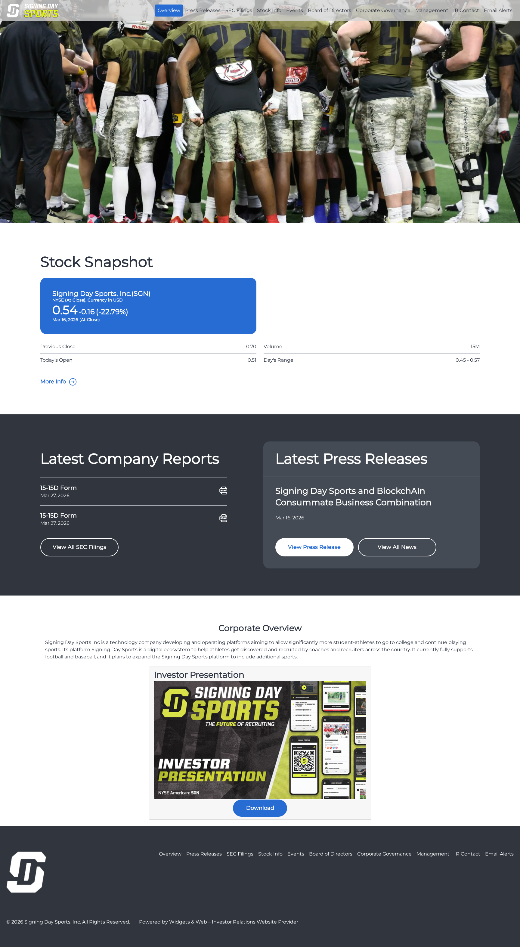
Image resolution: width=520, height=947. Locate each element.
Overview (169, 10)
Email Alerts (498, 10)
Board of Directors (329, 10)
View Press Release (314, 547)
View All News (397, 547)
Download (260, 808)
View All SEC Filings (79, 547)
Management (431, 10)
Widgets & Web (188, 922)
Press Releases (203, 10)
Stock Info (269, 10)
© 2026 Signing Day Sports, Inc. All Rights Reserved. (68, 922)
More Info (53, 381)
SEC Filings (238, 10)
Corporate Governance (383, 10)
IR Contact (466, 10)
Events (294, 10)
